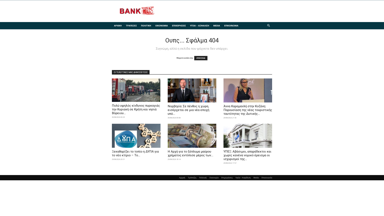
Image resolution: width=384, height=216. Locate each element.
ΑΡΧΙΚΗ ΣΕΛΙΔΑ (200, 58)
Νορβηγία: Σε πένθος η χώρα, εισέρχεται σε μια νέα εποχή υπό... (188, 110)
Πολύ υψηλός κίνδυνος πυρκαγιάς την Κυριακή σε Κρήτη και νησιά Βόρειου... (136, 109)
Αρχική (118, 25)
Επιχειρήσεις (179, 25)
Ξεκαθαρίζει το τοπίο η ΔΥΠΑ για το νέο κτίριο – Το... (135, 153)
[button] (268, 25)
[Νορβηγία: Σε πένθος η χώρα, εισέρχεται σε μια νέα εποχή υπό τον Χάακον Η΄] (192, 90)
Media (216, 25)
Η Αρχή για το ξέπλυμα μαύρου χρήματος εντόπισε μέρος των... (190, 153)
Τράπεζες (131, 25)
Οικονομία (161, 25)
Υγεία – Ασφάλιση (199, 25)
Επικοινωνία (231, 25)
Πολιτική (146, 25)
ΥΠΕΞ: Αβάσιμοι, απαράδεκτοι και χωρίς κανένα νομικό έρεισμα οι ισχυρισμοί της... (247, 155)
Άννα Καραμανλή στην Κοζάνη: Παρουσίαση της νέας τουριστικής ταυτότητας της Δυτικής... (248, 110)
